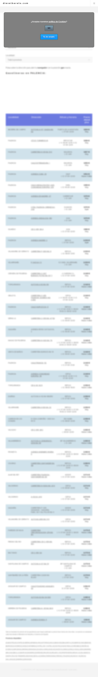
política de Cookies (57, 22)
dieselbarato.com (15, 3)
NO (49, 28)
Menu (94, 3)
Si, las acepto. (49, 37)
